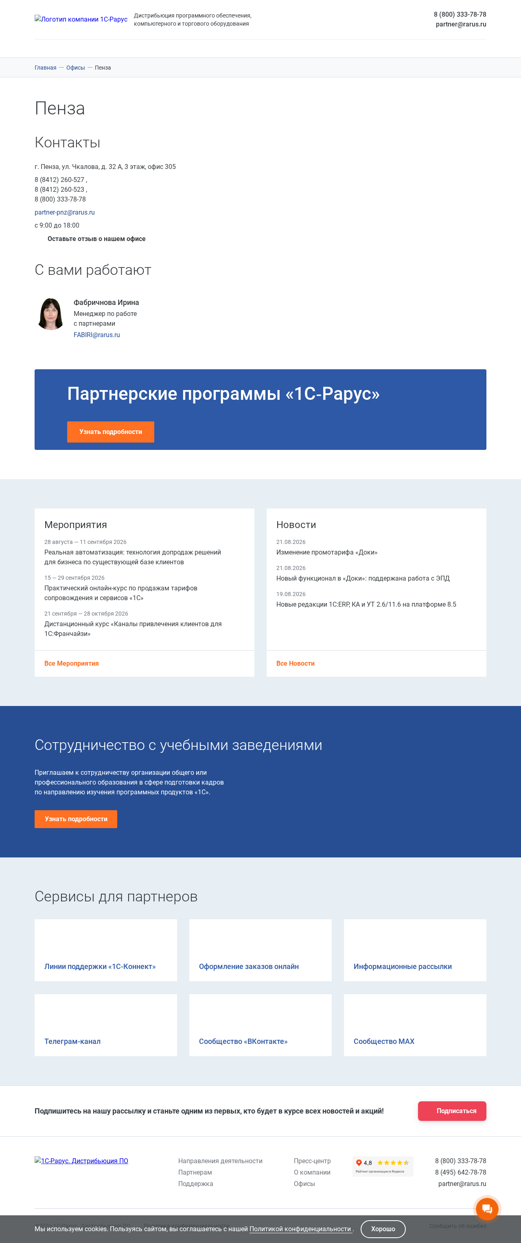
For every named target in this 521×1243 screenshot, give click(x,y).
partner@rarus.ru (461, 24)
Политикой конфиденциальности (301, 1229)
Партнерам (195, 1172)
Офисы (304, 1184)
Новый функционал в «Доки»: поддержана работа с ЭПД (363, 578)
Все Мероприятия (72, 663)
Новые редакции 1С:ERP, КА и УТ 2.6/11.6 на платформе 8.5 (366, 604)
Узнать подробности (110, 432)
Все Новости (296, 663)
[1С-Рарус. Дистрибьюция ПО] (81, 1161)
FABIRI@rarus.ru (97, 335)
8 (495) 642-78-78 (460, 1172)
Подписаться (457, 1111)
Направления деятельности (220, 1161)
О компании (312, 1172)
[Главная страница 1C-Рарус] (81, 19)
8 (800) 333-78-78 (460, 14)
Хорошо (383, 1229)
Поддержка (195, 1184)
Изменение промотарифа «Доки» (327, 552)
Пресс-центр (312, 1161)
